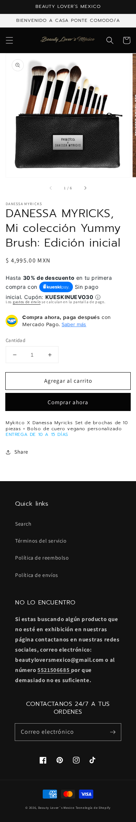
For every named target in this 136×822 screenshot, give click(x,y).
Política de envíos (36, 575)
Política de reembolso (42, 557)
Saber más (74, 324)
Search (23, 523)
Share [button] (21, 451)
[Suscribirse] (112, 732)
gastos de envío (27, 301)
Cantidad (15, 340)
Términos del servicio (41, 540)
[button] (9, 40)
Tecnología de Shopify (93, 807)
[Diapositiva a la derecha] (85, 187)
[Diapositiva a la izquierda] (51, 187)
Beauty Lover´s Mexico (56, 807)
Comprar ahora (68, 402)
